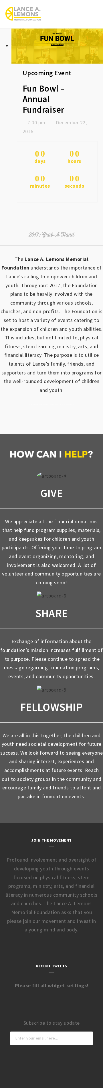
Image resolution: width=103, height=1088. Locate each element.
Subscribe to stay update (51, 1023)
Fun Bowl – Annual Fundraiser (44, 99)
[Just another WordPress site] (23, 13)
